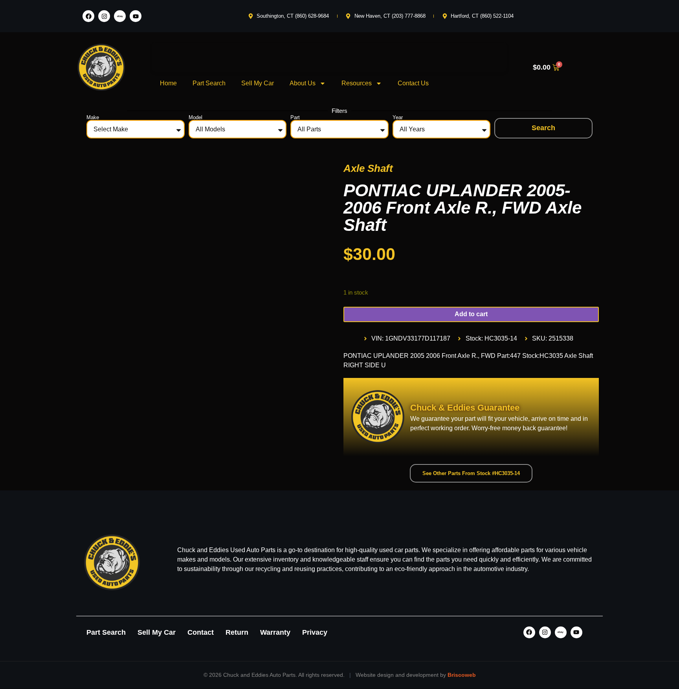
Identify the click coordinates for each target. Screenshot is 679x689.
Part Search (209, 83)
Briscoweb (462, 675)
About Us (303, 83)
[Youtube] (135, 16)
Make (92, 117)
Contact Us (413, 83)
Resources (356, 83)
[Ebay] (120, 16)
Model (195, 117)
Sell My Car (257, 83)
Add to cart (471, 314)
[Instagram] (104, 16)
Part (295, 117)
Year (398, 117)
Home (168, 83)
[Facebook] (88, 16)
